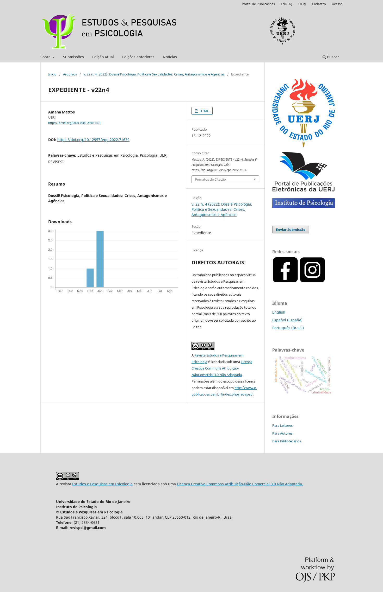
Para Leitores (282, 425)
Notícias (170, 56)
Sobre (46, 56)
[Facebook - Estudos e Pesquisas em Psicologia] (325, 281)
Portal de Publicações (258, 4)
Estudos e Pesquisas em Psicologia (102, 483)
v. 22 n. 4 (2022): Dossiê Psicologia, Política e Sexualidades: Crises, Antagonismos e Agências (154, 74)
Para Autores (282, 433)
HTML (204, 111)
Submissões (73, 56)
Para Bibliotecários (286, 441)
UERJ (302, 4)
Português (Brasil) (288, 327)
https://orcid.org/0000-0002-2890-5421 (74, 123)
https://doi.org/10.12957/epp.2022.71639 (93, 139)
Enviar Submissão (290, 229)
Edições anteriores (138, 56)
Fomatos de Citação (210, 179)
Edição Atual (103, 56)
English (278, 312)
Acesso (337, 4)
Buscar (332, 56)
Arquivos (70, 74)
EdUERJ (286, 4)
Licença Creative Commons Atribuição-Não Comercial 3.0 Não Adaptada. (240, 483)
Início (52, 74)
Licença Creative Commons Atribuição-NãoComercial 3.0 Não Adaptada (221, 368)
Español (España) (287, 319)
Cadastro (319, 4)
